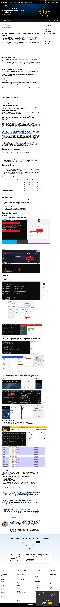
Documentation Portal (4, 586)
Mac (50, 583)
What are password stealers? (49, 33)
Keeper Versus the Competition (21, 592)
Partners (49, 0)
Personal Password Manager (21, 579)
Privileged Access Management (21, 571)
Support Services (37, 585)
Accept (50, 603)
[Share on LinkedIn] (54, 20)
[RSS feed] (32, 604)
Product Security (7, 14)
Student (36, 571)
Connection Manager (38, 584)
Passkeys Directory (19, 595)
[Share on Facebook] (56, 20)
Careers (2, 579)
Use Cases (18, 584)
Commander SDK (3, 592)
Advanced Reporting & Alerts (39, 580)
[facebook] (29, 604)
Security (2, 570)
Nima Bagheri (14, 517)
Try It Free (52, 2)
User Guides (18, 591)
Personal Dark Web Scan (53, 569)
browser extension (10, 423)
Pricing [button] (19, 2)
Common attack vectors (48, 35)
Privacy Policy (3, 589)
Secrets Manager (37, 576)
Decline (45, 603)
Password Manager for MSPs (21, 575)
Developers (18, 600)
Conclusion (46, 48)
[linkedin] (27, 604)
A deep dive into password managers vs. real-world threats (51, 29)
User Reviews (3, 575)
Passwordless (3, 596)
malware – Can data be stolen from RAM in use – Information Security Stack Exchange (22, 132)
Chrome (51, 587)
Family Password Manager (20, 580)
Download (22, 2)
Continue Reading (30, 560)
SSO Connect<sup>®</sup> (5, 593)
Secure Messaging (37, 581)
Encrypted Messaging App (53, 574)
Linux (51, 586)
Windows (51, 584)
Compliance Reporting (38, 582)
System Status (3, 585)
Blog (46, 0)
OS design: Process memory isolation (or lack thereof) (51, 37)
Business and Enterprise (38, 569)
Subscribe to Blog (6, 20)
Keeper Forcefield (47, 31)
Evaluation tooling (47, 41)
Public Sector (19, 578)
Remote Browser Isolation (20, 574)
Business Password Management (21, 570)
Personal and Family (37, 570)
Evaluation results (47, 43)
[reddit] (31, 604)
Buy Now (57, 2)
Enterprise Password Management (22, 569)
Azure (2, 595)
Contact (2, 584)
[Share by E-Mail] (57, 20)
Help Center (3, 582)
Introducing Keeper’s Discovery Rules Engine (17, 557)
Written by (16, 560)
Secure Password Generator (54, 571)
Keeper (4, 2)
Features (18, 586)
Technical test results (48, 46)
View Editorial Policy (30, 545)
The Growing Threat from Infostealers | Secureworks (16, 504)
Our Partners (52, 577)
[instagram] (30, 604)
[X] (28, 604)
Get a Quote (47, 2)
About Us (2, 569)
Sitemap (18, 597)
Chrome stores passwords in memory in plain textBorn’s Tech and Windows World (21, 490)
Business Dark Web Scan (53, 570)
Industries (18, 585)
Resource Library (19, 593)
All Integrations (3, 597)
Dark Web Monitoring (38, 577)
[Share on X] (53, 20)
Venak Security (20, 29)
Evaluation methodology (48, 39)
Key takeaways (47, 45)
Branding (2, 578)
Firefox (51, 588)
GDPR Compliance (4, 574)
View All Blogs (5, 5)
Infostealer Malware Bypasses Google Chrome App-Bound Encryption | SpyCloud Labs (19, 493)
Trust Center (3, 571)
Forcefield (13, 64)
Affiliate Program (52, 580)
